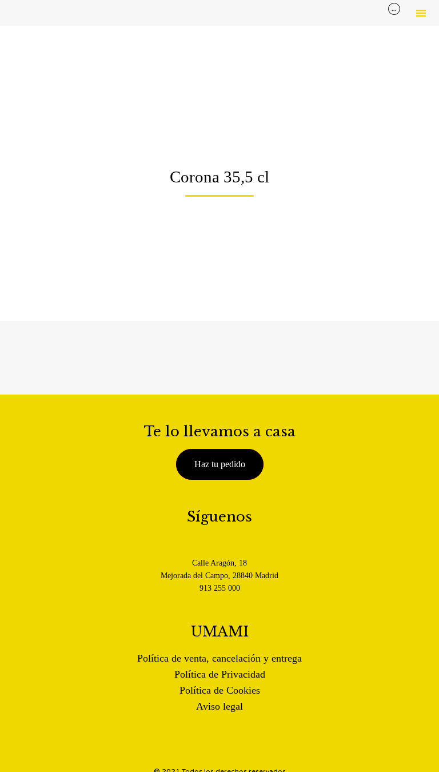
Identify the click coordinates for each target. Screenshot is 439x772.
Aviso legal (219, 706)
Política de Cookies (219, 690)
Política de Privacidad (219, 674)
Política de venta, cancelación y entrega (219, 658)
